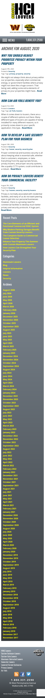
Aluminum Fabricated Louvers (12, 659)
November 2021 (10, 479)
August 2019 (9, 568)
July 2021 (7, 492)
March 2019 (8, 584)
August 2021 (9, 488)
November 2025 (10, 320)
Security (11, 71)
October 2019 (9, 561)
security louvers (29, 190)
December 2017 (10, 634)
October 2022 (9, 442)
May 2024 (7, 379)
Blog (5, 265)
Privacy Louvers (6, 667)
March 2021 (8, 505)
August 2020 (9, 528)
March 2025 (8, 346)
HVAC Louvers (6, 650)
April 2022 (7, 462)
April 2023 (7, 422)
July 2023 (7, 412)
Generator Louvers (8, 662)
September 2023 (11, 406)
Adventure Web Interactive (34, 693)
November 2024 (10, 359)
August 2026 (9, 290)
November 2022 (10, 439)
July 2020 (7, 531)
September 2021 (11, 485)
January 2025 (9, 353)
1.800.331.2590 (34, 40)
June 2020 (7, 535)
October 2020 (9, 522)
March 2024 (8, 386)
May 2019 (7, 578)
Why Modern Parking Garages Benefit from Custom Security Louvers (21, 231)
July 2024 (7, 372)
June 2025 (7, 336)
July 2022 (7, 452)
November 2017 (10, 637)
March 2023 (8, 425)
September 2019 (11, 565)
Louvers (11, 108)
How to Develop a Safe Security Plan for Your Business (21, 137)
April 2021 (7, 502)
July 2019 (7, 571)
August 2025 (9, 329)
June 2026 (7, 296)
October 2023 (9, 402)
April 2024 (7, 382)
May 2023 (7, 419)
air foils (12, 111)
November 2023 (10, 399)
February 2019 (9, 588)
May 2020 (7, 538)
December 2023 (10, 396)
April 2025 (7, 343)
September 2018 (11, 604)
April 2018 (7, 621)
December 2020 (10, 515)
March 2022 (8, 465)
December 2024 (10, 356)
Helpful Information (13, 268)
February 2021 (9, 508)
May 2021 (7, 498)
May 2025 (7, 339)
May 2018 (7, 618)
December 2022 (10, 435)
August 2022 (9, 449)
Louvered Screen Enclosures (11, 664)
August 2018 (9, 608)
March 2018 (8, 624)
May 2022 (7, 459)
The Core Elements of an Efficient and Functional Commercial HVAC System (21, 225)
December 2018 (10, 594)
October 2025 (9, 323)
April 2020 (7, 541)
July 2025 (7, 333)
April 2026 (7, 303)
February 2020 (9, 548)
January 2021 (9, 512)
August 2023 (9, 409)
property (19, 74)
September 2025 (11, 326)
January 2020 (9, 551)
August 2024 (9, 369)
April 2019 (7, 581)
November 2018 (10, 598)
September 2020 (11, 525)
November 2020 (10, 518)
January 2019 (9, 591)
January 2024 (9, 392)
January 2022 (9, 472)
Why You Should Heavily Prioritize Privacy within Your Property (21, 59)
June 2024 (7, 376)
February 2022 (9, 469)
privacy (12, 74)
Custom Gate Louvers (9, 656)
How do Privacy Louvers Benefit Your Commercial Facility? (22, 178)
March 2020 (8, 545)
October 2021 (9, 482)
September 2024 (11, 366)
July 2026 (7, 293)
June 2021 (7, 495)
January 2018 (9, 631)
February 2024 (9, 389)
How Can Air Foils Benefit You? (21, 100)
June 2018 (7, 614)
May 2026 (7, 300)
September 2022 (11, 445)
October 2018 (9, 601)
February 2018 (9, 627)
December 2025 (10, 316)
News (5, 275)
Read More (27, 128)
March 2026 (8, 306)
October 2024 (9, 363)
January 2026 (9, 313)
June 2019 (7, 574)
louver (11, 149)
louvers (19, 111)
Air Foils (4, 670)
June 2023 (7, 416)
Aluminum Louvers (12, 262)
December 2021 (10, 475)
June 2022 (7, 455)
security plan (27, 149)
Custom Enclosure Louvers (10, 653)
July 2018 (7, 611)
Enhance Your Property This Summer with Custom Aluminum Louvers (20, 243)
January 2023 (9, 432)
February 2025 (9, 349)
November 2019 (10, 558)
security (27, 74)
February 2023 (9, 429)
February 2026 (9, 310)
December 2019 (10, 555)
